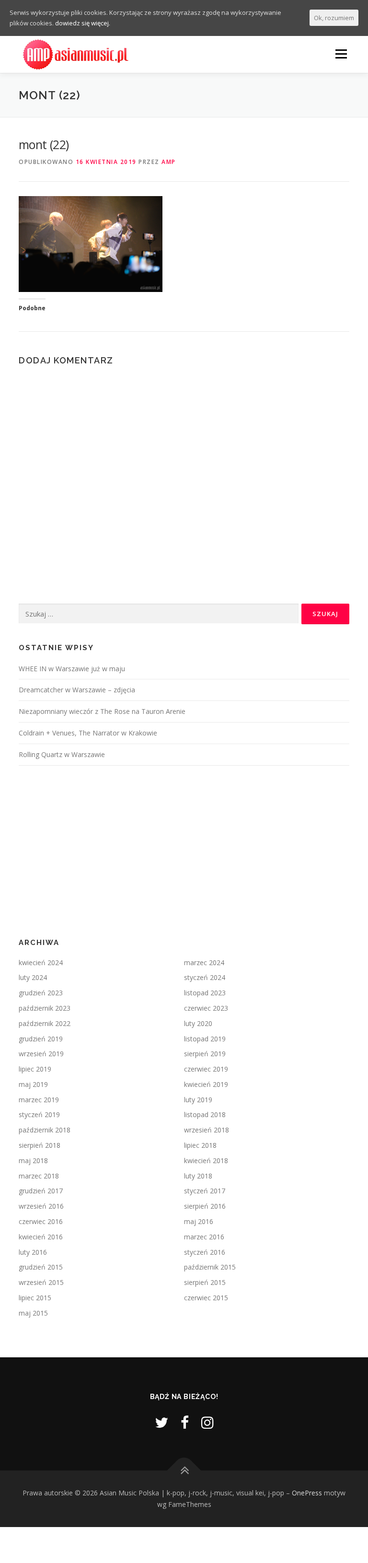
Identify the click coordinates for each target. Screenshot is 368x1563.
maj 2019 (33, 1084)
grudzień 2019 (41, 1038)
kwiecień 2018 (206, 1160)
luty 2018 (198, 1175)
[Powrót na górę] (184, 1471)
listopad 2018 (205, 1114)
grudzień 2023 (41, 992)
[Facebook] (185, 1422)
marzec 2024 (204, 962)
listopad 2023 (205, 992)
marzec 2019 (39, 1099)
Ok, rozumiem (334, 17)
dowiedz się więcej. (82, 23)
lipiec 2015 (35, 1297)
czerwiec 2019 (206, 1068)
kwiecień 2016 (41, 1236)
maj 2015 (33, 1313)
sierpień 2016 (205, 1206)
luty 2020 (198, 1023)
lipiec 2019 (35, 1068)
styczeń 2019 (39, 1114)
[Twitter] (161, 1422)
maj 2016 (198, 1221)
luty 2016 (33, 1252)
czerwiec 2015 (206, 1297)
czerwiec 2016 (41, 1221)
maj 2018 (33, 1160)
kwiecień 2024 (41, 962)
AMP (168, 162)
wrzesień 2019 (41, 1053)
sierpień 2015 (205, 1282)
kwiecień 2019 (206, 1084)
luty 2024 (33, 977)
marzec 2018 (39, 1175)
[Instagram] (207, 1422)
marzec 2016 (204, 1236)
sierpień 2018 (39, 1145)
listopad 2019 (205, 1038)
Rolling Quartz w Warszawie (62, 754)
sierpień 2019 (205, 1053)
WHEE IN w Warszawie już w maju (72, 668)
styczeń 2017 (204, 1190)
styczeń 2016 (204, 1252)
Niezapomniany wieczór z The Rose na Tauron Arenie (102, 711)
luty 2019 (198, 1099)
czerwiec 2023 (206, 1008)
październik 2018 (44, 1129)
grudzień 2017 (41, 1190)
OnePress (307, 1492)
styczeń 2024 (204, 977)
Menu (341, 53)
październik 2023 (44, 1008)
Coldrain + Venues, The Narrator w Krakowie (88, 732)
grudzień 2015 (41, 1266)
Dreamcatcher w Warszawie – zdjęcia (77, 689)
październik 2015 (210, 1266)
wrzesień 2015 (41, 1282)
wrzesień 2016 (41, 1206)
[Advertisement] (184, 852)
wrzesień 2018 (206, 1129)
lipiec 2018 (200, 1145)
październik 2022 (44, 1023)
